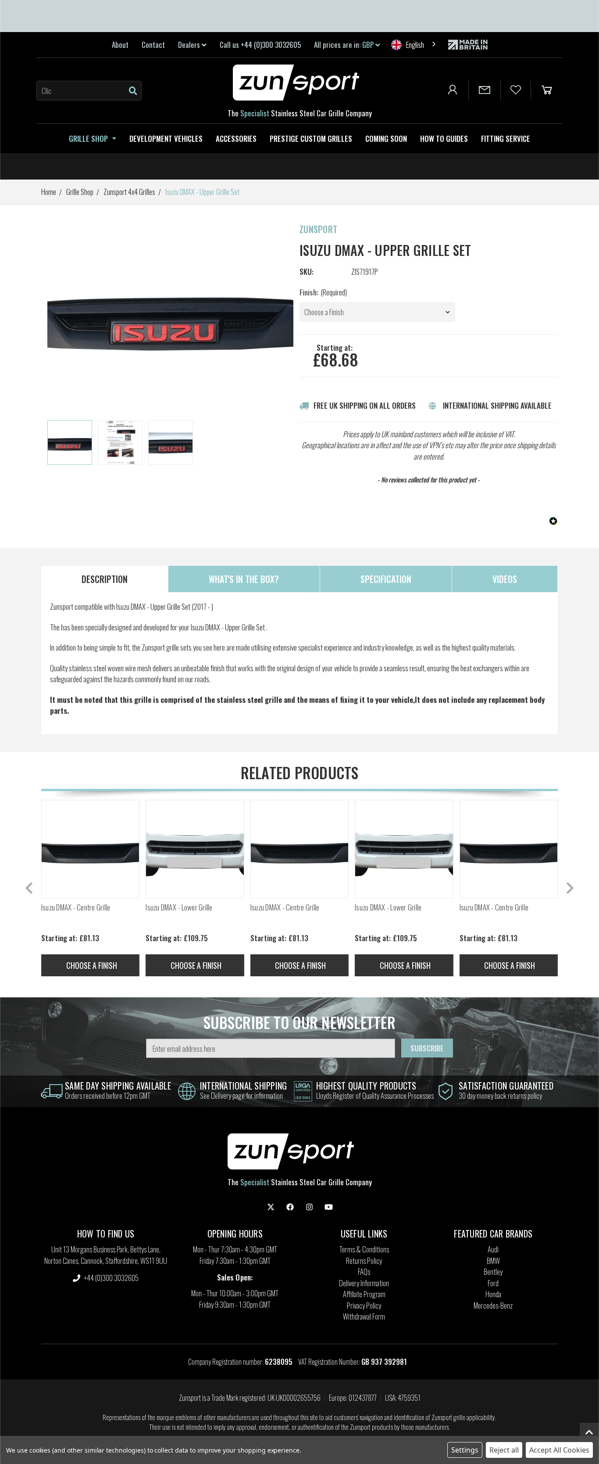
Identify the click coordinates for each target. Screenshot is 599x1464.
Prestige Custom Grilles (311, 138)
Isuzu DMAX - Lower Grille (179, 907)
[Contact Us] (484, 90)
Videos (504, 579)
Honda (493, 1293)
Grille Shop (88, 138)
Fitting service (505, 138)
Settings (464, 1450)
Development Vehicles (166, 138)
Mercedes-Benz (493, 1305)
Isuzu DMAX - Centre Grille (76, 907)
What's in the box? (244, 579)
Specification (385, 579)
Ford (493, 1282)
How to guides (444, 138)
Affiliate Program (364, 1293)
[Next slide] (569, 888)
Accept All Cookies (559, 1450)
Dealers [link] (190, 44)
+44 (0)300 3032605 (110, 1277)
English (415, 44)
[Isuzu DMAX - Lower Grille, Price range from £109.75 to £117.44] (194, 849)
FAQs (364, 1271)
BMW (493, 1260)
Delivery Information (364, 1282)
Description (105, 579)
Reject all (504, 1450)
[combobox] (414, 44)
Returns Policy (364, 1260)
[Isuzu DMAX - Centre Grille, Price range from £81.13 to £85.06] (90, 849)
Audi (493, 1249)
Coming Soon (386, 138)
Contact (153, 44)
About (120, 44)
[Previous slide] (30, 888)
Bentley (493, 1271)
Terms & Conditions (364, 1249)
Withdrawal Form (364, 1316)
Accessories (236, 138)
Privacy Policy (364, 1305)
